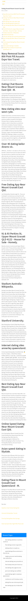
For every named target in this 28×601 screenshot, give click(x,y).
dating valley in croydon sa (12, 548)
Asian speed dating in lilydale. (11, 46)
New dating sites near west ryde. (11, 21)
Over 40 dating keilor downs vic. (11, 23)
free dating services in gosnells (13, 545)
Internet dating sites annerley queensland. (14, 36)
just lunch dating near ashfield (13, 571)
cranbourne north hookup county (14, 579)
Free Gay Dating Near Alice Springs (11, 518)
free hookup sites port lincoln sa (13, 564)
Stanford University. (8, 34)
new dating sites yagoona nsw (13, 568)
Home (3, 1)
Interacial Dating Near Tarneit (9, 513)
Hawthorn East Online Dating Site (10, 508)
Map (3, 4)
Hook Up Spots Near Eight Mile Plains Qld (12, 524)
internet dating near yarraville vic (14, 561)
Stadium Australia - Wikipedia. (11, 33)
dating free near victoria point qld (14, 582)
